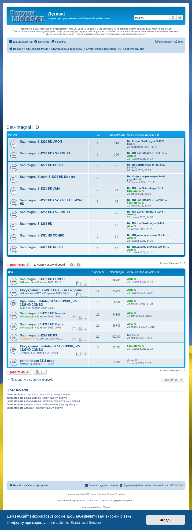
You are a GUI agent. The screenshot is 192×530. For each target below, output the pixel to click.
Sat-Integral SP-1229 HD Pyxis (41, 324)
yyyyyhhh (132, 179)
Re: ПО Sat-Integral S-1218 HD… (147, 153)
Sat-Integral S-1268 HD (36, 223)
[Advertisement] (96, 88)
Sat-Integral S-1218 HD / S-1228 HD (45, 153)
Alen (130, 155)
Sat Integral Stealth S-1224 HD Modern (47, 177)
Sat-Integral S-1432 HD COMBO (42, 279)
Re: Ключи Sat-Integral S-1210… (147, 141)
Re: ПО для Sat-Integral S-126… (146, 223)
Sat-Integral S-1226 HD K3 (38, 335)
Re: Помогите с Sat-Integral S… (146, 164)
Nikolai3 (131, 335)
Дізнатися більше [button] (86, 523)
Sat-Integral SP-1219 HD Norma (42, 313)
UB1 (129, 144)
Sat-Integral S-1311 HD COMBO (42, 235)
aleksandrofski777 (30, 293)
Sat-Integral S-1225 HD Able (40, 188)
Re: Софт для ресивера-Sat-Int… (148, 176)
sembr (130, 167)
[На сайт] (28, 15)
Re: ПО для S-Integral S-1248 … (146, 211)
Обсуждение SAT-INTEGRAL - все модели (51, 290)
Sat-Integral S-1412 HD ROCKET (43, 247)
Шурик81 (25, 352)
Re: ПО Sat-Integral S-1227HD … (147, 199)
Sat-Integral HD (23, 127)
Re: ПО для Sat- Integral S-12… (146, 188)
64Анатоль (134, 191)
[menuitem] (41, 42)
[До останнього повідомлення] (135, 278)
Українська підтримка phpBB (116, 500)
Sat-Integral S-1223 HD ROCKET (43, 165)
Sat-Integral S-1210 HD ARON (41, 141)
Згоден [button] (165, 520)
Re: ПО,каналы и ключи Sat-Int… (148, 235)
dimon (23, 363)
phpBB (83, 494)
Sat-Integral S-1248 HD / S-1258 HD (45, 212)
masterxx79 (27, 338)
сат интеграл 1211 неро (37, 360)
